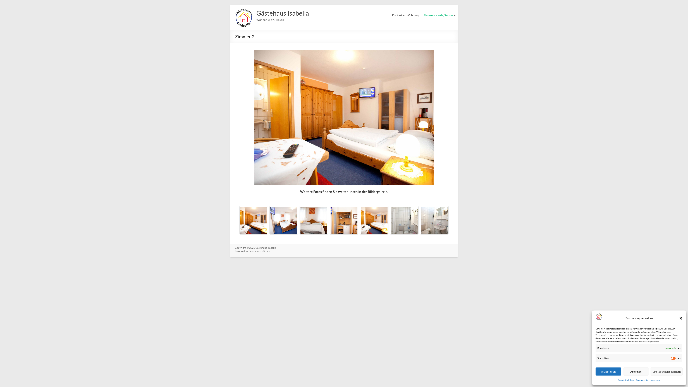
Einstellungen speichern (667, 371)
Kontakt (397, 15)
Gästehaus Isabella (282, 13)
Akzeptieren (608, 371)
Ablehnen (635, 371)
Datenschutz (642, 380)
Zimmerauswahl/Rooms (438, 15)
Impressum (655, 380)
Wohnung (413, 15)
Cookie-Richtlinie (626, 380)
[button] (681, 318)
